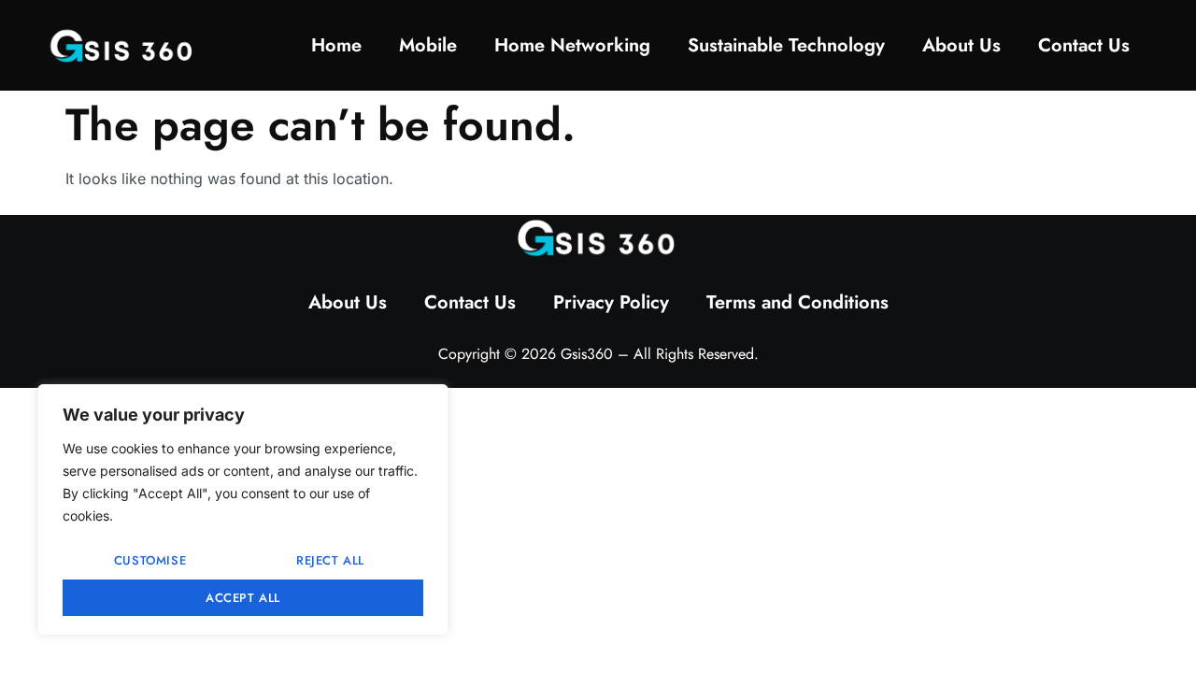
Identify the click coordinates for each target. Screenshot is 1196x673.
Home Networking (572, 45)
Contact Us (1084, 45)
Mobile (428, 45)
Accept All (243, 598)
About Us (961, 45)
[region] (242, 510)
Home (336, 45)
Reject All (330, 560)
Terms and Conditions (797, 302)
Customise (150, 560)
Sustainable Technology (786, 45)
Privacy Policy (611, 302)
